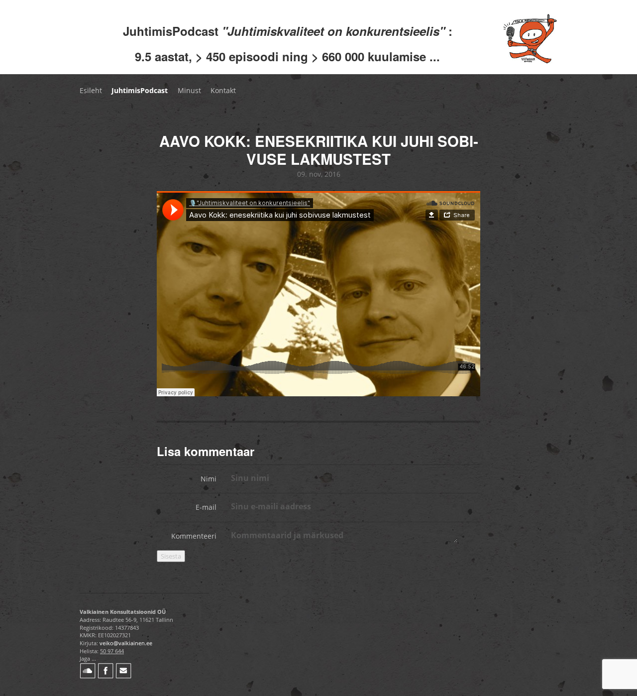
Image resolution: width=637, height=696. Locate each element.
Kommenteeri (193, 536)
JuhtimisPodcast (139, 90)
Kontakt (223, 90)
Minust (189, 90)
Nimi (208, 478)
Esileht (91, 90)
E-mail (206, 507)
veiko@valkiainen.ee (126, 643)
